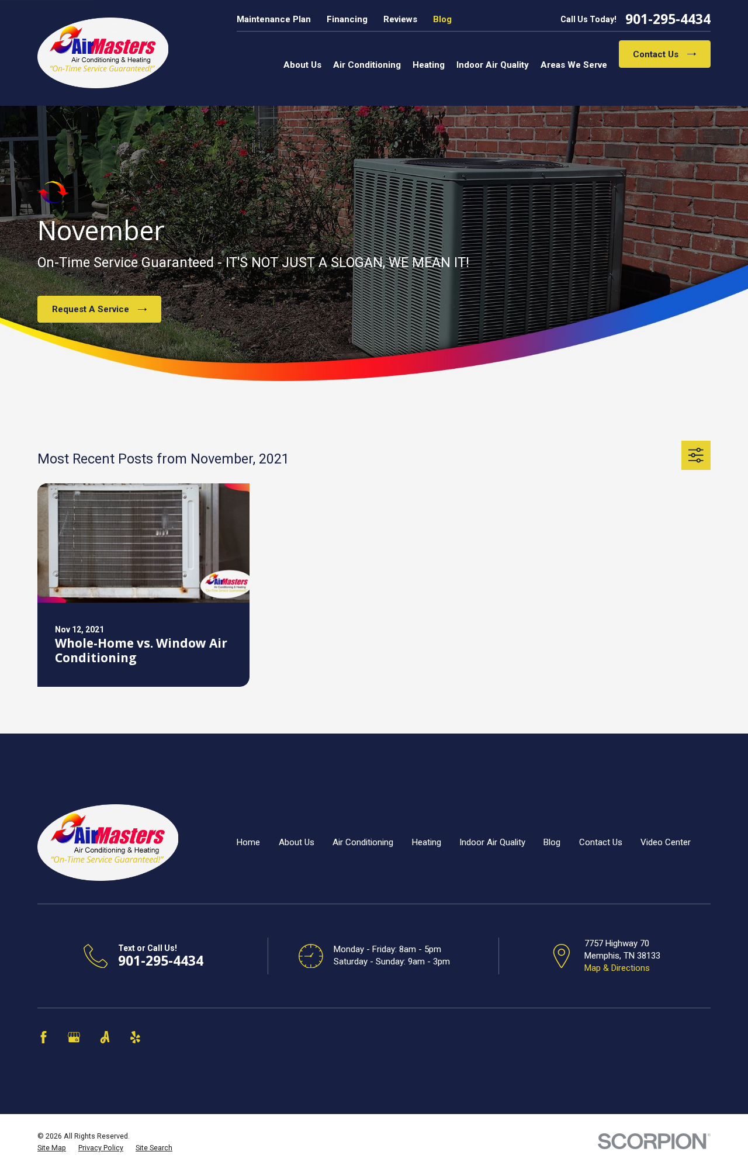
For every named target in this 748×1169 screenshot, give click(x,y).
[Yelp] (135, 1037)
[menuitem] (51, 1148)
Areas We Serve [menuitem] (574, 65)
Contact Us (655, 54)
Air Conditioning (363, 842)
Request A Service (90, 309)
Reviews (400, 19)
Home (248, 842)
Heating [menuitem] (429, 65)
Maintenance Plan (274, 19)
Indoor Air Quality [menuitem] (492, 65)
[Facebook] (43, 1037)
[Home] (102, 53)
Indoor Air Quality (492, 842)
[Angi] (105, 1037)
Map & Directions (617, 968)
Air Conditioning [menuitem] (367, 65)
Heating (426, 842)
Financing (347, 19)
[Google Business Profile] (74, 1037)
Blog (442, 19)
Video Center (665, 842)
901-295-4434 (668, 19)
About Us (296, 842)
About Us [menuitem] (302, 65)
